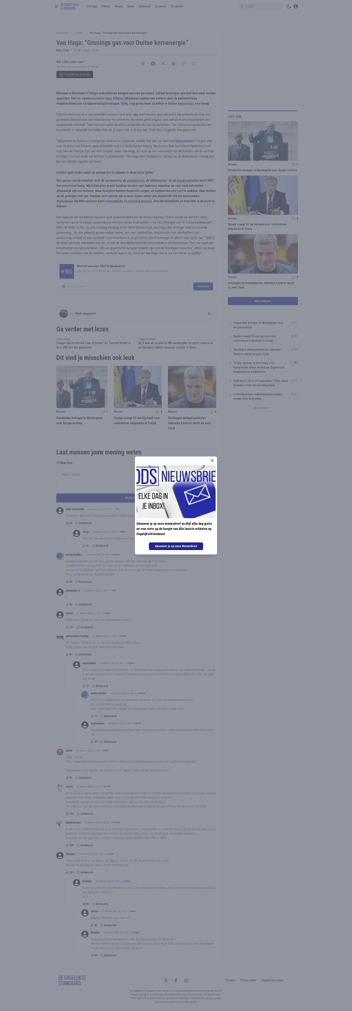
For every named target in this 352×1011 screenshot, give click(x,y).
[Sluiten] (212, 460)
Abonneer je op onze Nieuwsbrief (176, 546)
